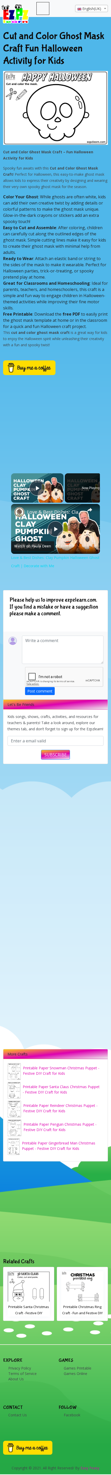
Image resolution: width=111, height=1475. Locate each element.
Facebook (72, 1414)
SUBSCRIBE (55, 755)
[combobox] (91, 8)
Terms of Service (22, 1373)
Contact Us (17, 1414)
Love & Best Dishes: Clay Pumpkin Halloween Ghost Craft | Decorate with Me (54, 512)
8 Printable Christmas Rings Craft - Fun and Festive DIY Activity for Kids (82, 1312)
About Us (16, 1378)
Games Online (75, 1373)
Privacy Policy (19, 1368)
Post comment (39, 691)
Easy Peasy (90, 1467)
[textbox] (91, 8)
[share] (89, 509)
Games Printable (77, 1368)
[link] (19, 512)
